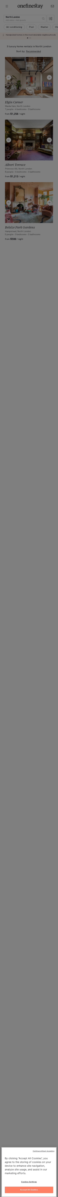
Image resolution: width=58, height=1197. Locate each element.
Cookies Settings (29, 1182)
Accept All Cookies (29, 1190)
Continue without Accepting (43, 1151)
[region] (28, 1172)
